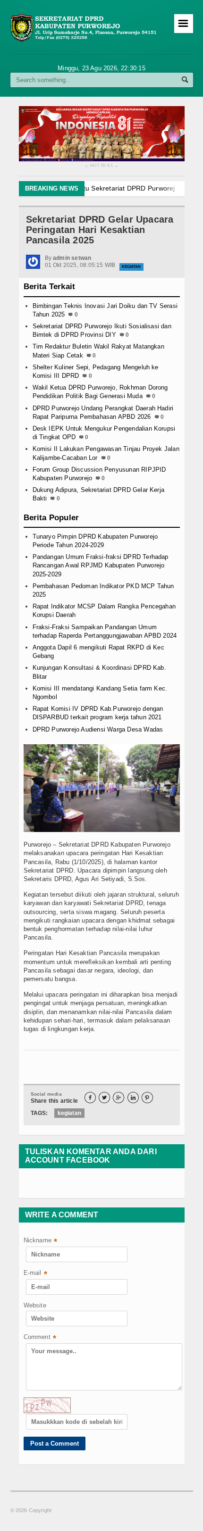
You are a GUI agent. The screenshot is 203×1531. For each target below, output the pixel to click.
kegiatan (69, 1113)
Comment (40, 1337)
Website (35, 1305)
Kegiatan (131, 267)
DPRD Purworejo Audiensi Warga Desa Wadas (98, 729)
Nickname (41, 1241)
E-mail (35, 1273)
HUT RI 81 (101, 166)
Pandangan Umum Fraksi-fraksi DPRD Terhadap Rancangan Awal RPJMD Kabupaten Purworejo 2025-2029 (101, 565)
